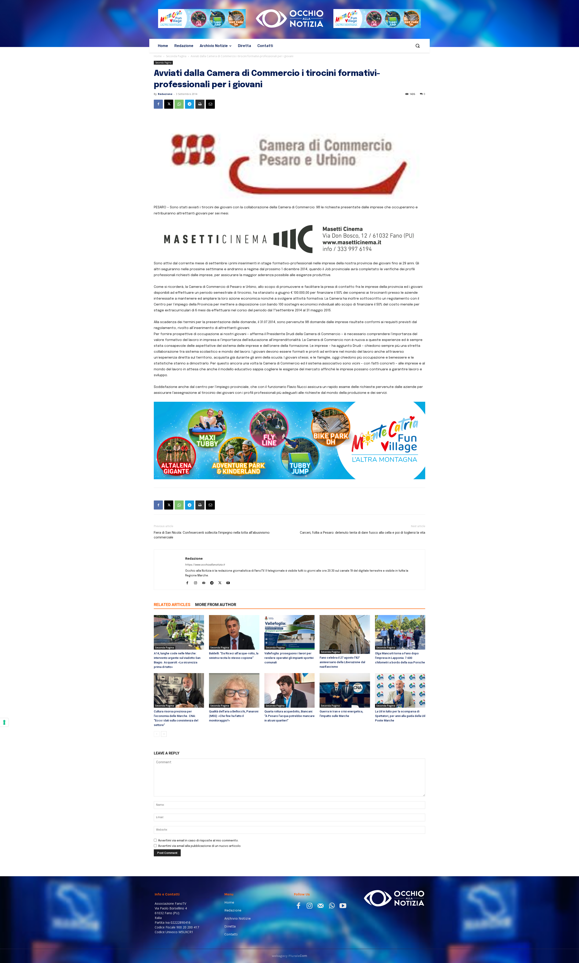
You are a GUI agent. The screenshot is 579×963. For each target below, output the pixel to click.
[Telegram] (189, 104)
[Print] (199, 104)
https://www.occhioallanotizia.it (205, 607)
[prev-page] (156, 776)
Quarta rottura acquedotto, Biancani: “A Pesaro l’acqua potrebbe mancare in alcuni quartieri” (289, 758)
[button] (417, 45)
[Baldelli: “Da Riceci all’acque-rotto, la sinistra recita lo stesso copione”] (234, 674)
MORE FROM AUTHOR (215, 646)
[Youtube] (229, 625)
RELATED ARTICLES (172, 646)
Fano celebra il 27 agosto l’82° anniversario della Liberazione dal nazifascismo (342, 704)
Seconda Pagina (176, 56)
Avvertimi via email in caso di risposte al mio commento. (198, 882)
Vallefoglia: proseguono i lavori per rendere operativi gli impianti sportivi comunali (288, 700)
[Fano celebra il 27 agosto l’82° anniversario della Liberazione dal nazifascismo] (345, 676)
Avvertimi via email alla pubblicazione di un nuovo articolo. (199, 888)
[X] (168, 104)
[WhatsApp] (179, 104)
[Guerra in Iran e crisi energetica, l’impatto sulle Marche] (345, 732)
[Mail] (205, 625)
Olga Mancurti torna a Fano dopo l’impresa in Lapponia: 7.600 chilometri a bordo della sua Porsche (400, 700)
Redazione (165, 94)
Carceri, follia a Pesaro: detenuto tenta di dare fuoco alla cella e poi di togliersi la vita (362, 575)
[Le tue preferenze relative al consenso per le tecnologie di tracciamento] (4, 722)
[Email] (210, 104)
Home (158, 56)
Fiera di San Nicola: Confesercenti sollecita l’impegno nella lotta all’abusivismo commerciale (212, 577)
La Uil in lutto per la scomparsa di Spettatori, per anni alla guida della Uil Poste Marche (400, 758)
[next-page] (164, 776)
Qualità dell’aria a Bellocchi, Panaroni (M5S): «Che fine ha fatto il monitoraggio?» (233, 758)
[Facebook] (158, 104)
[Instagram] (197, 625)
